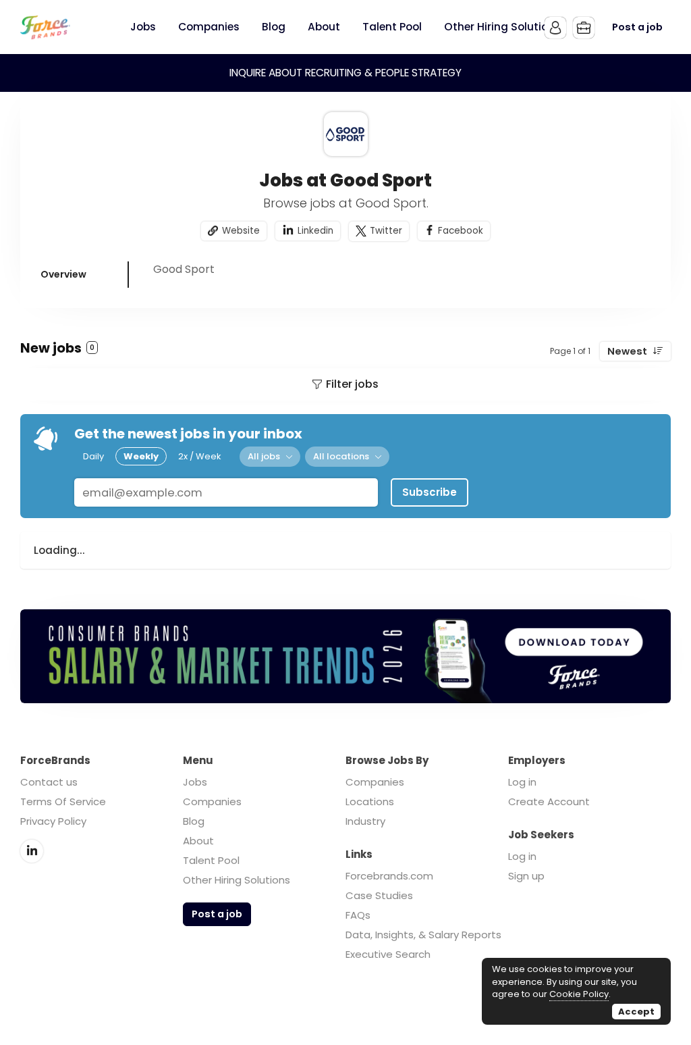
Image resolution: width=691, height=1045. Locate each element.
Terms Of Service (63, 801)
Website (241, 230)
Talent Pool (211, 860)
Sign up (526, 876)
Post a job (637, 27)
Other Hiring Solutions (236, 880)
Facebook (460, 230)
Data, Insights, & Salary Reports (423, 934)
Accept (636, 1011)
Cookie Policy (579, 994)
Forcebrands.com (389, 876)
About (198, 841)
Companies (212, 801)
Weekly (141, 456)
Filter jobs (352, 384)
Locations (370, 801)
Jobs (195, 782)
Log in (522, 782)
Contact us (49, 782)
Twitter (386, 230)
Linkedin (315, 230)
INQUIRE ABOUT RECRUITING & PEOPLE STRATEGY (345, 73)
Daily (93, 456)
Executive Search (388, 954)
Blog (193, 821)
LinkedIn (31, 851)
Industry (365, 821)
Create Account (549, 801)
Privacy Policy (53, 821)
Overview (63, 274)
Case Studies (379, 895)
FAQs (358, 915)
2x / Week (199, 456)
